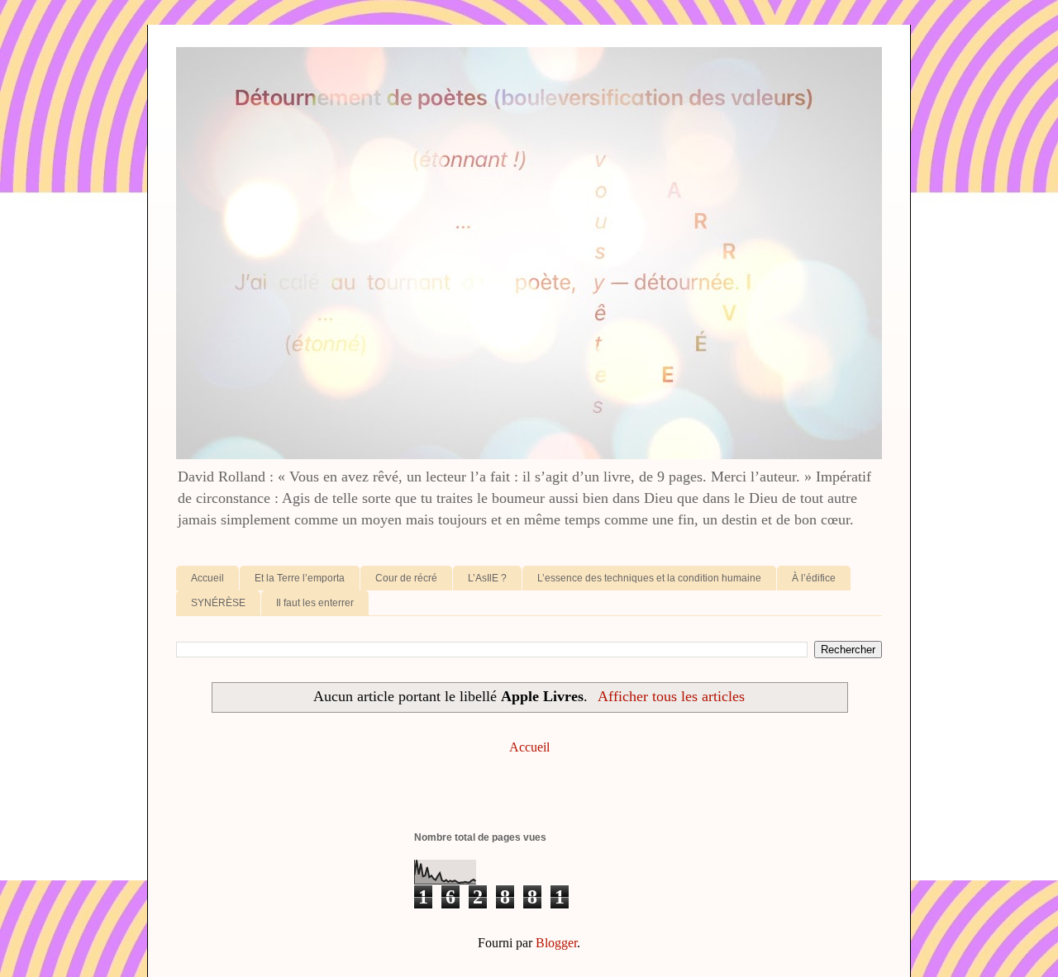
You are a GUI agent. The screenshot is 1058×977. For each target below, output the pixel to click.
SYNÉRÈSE (218, 603)
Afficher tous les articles (671, 696)
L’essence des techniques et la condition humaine (649, 578)
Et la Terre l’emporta (300, 578)
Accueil (207, 578)
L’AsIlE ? (487, 578)
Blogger (556, 943)
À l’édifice (814, 578)
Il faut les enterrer (315, 603)
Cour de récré (406, 578)
